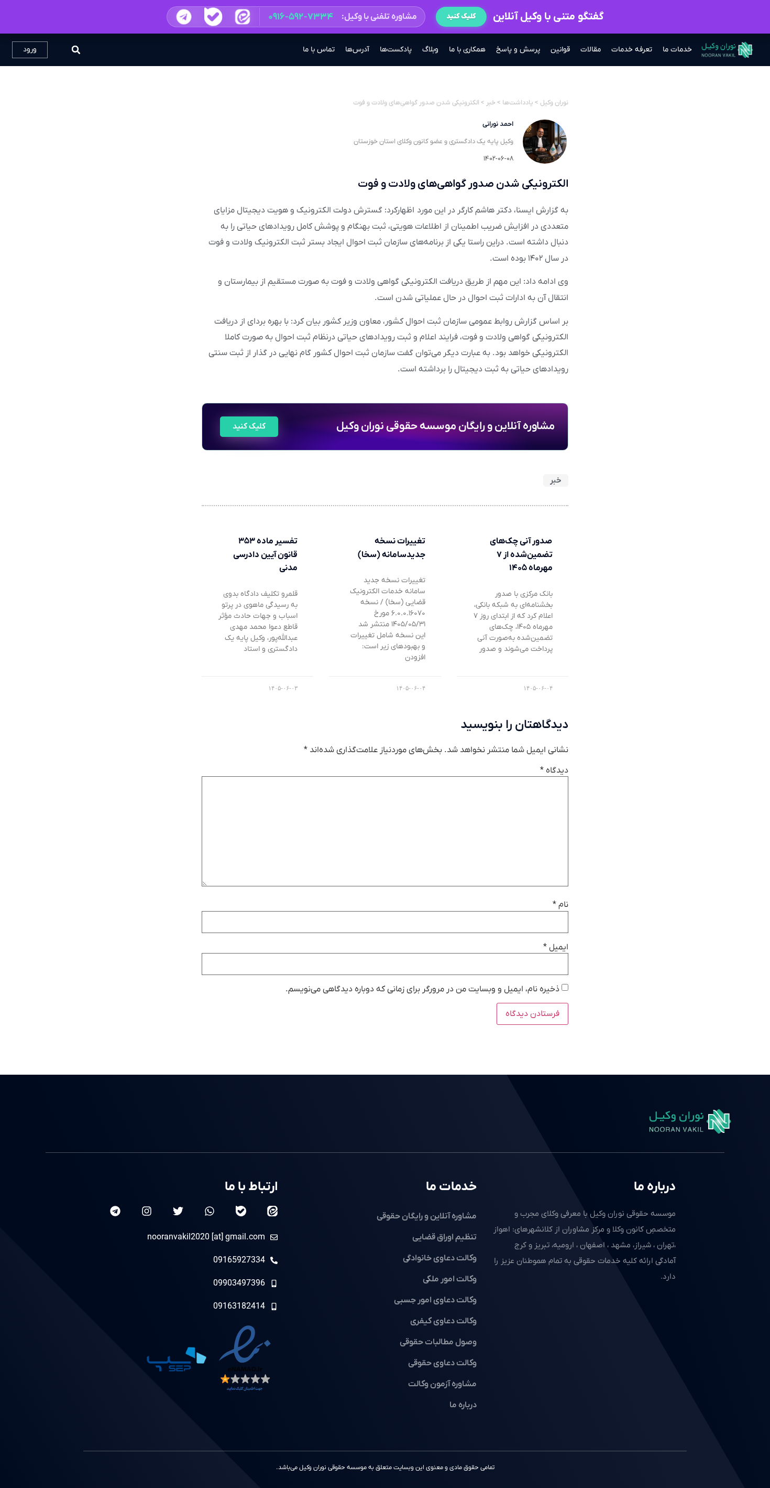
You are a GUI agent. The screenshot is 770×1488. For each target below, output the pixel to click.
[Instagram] (146, 1211)
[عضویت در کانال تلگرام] (183, 17)
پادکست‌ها (396, 50)
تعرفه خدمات (631, 50)
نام (560, 905)
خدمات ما (677, 50)
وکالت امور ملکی (450, 1279)
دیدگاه (554, 770)
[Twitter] (178, 1211)
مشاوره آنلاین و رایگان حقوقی (427, 1216)
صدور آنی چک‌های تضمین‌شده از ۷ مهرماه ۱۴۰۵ (521, 554)
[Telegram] (115, 1211)
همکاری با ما (467, 50)
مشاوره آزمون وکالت (442, 1384)
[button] (296, 16)
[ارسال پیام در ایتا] (242, 16)
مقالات (590, 50)
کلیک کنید (461, 16)
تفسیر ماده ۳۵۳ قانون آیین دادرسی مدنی (265, 554)
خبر (556, 480)
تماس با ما (319, 50)
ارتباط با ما (251, 1187)
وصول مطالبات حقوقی (438, 1342)
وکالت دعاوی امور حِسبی (435, 1300)
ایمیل (555, 947)
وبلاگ (430, 50)
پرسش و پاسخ (518, 50)
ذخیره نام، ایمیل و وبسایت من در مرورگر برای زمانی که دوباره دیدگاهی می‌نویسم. (422, 989)
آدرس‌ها (357, 50)
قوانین (560, 50)
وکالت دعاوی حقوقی (442, 1363)
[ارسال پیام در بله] (213, 17)
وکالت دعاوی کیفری (443, 1321)
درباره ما (655, 1187)
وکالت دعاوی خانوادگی (440, 1258)
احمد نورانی (497, 124)
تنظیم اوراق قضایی (444, 1237)
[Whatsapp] (209, 1211)
